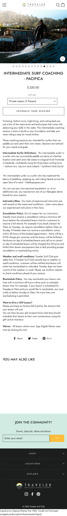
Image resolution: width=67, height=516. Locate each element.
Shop (32, 453)
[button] (33, 272)
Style (32, 95)
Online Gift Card (31, 306)
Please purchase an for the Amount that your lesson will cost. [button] (31, 307)
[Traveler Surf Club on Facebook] (32, 495)
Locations (32, 463)
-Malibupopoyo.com (35, 182)
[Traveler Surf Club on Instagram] (26, 495)
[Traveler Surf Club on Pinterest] (38, 495)
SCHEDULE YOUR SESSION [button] (33, 111)
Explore (33, 473)
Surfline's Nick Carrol (52, 166)
